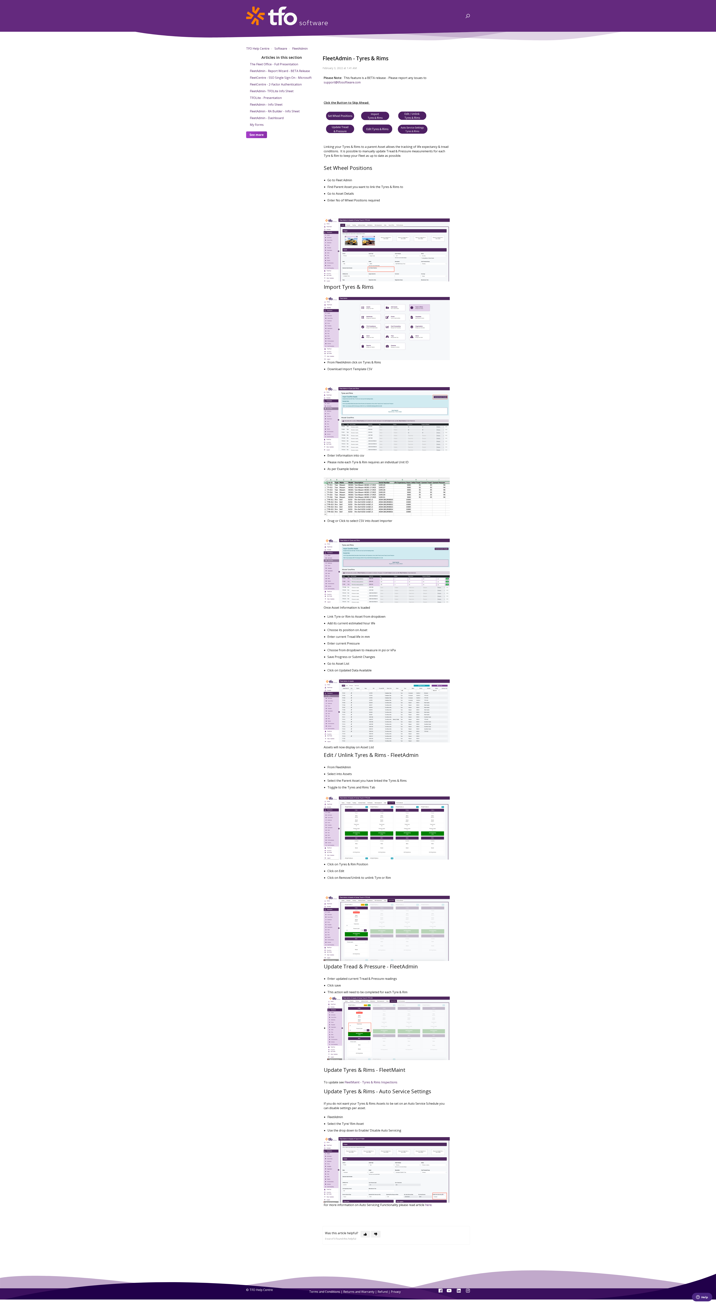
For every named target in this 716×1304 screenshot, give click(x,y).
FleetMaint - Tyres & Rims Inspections (371, 1082)
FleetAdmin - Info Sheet (266, 104)
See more (256, 135)
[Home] (287, 16)
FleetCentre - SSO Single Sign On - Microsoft (281, 78)
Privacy (396, 1292)
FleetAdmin (300, 48)
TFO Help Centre (257, 48)
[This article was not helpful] (376, 1234)
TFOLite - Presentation (266, 98)
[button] (467, 15)
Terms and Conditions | (326, 1292)
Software (280, 48)
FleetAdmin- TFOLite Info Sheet (271, 91)
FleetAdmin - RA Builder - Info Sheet (275, 111)
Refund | (384, 1292)
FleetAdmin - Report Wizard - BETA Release (280, 71)
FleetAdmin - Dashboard (267, 118)
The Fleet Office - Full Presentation (274, 64)
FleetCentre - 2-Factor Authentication (276, 84)
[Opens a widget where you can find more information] (702, 1297)
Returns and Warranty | (360, 1292)
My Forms (257, 125)
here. (428, 1205)
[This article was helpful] (365, 1234)
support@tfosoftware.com (342, 82)
